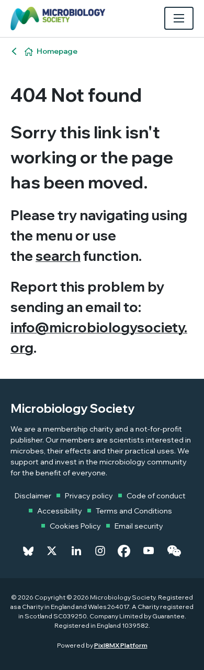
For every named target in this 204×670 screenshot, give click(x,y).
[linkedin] (76, 551)
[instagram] (100, 551)
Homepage (57, 51)
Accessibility (59, 511)
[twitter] (52, 551)
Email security (139, 526)
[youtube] (148, 551)
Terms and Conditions (134, 511)
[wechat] (174, 551)
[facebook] (124, 551)
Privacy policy (89, 495)
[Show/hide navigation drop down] (179, 18)
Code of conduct (156, 495)
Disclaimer (33, 495)
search (58, 256)
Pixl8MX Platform (121, 645)
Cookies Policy (75, 526)
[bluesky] (28, 551)
